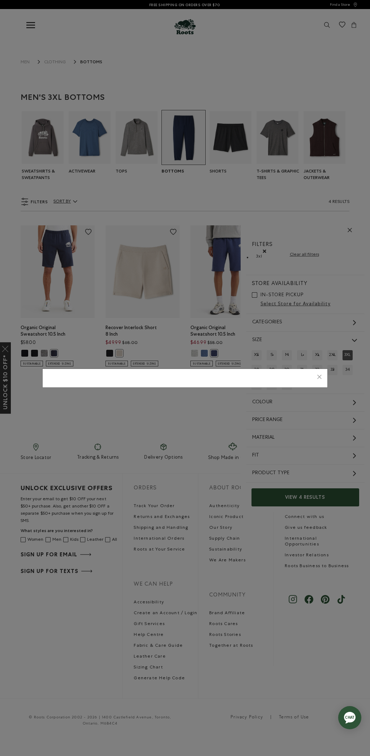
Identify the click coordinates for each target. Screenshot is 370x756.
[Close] (319, 378)
